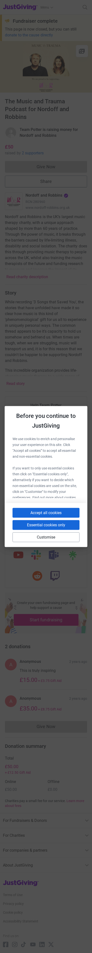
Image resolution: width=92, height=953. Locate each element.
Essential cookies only (46, 525)
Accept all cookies (46, 512)
